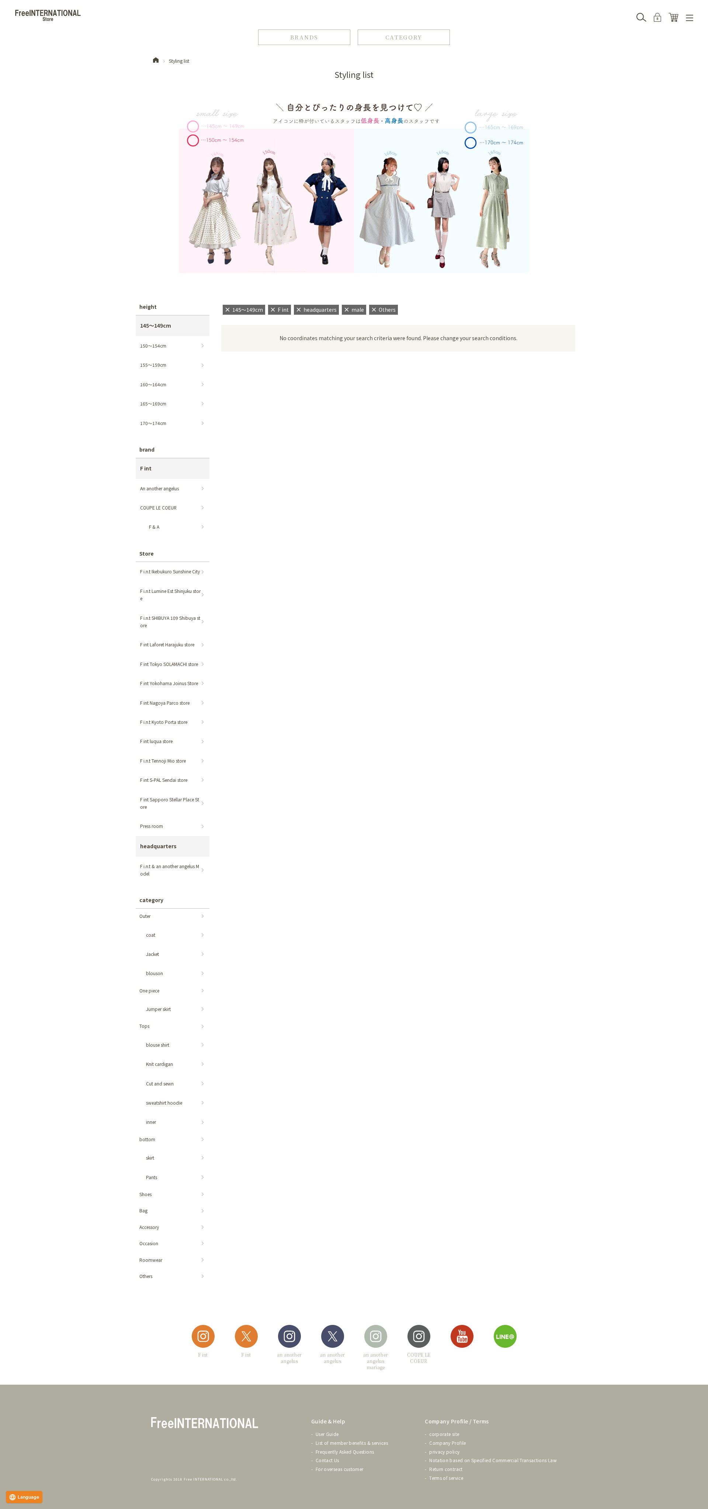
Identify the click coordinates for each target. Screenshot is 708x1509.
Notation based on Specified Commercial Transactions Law (493, 1460)
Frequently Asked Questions (345, 1451)
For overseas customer (340, 1469)
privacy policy (444, 1451)
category (151, 900)
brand (147, 449)
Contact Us (327, 1460)
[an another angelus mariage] (375, 1337)
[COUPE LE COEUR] (418, 1337)
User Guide (327, 1434)
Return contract (445, 1469)
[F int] (203, 1337)
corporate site (444, 1434)
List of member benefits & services (352, 1443)
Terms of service (446, 1478)
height (148, 306)
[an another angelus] (289, 1337)
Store (146, 553)
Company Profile (447, 1443)
